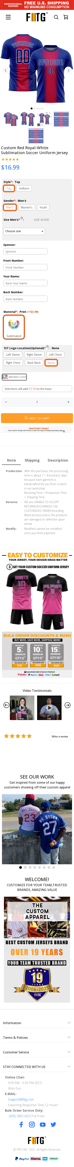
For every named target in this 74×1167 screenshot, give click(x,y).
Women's (27, 207)
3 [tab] (37, 108)
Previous (5, 70)
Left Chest (55, 354)
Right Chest (13, 363)
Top (9, 188)
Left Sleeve (13, 354)
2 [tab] (34, 108)
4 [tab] (40, 108)
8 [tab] (53, 867)
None (51, 363)
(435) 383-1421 (19, 1116)
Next (68, 70)
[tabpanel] (37, 68)
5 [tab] (43, 108)
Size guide (41, 220)
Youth (43, 207)
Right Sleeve (34, 354)
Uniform (24, 188)
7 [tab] (49, 867)
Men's (10, 207)
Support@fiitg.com (21, 1099)
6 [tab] (44, 867)
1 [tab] (32, 108)
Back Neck (34, 363)
